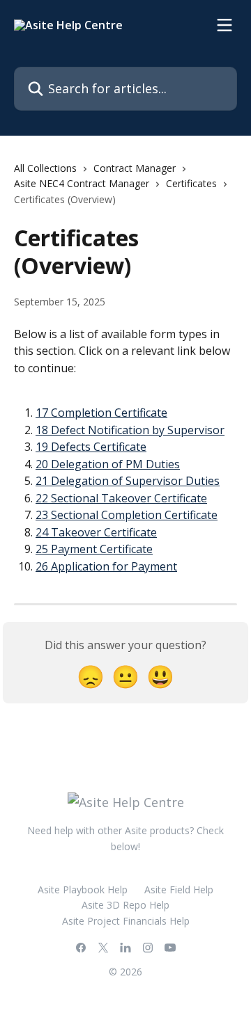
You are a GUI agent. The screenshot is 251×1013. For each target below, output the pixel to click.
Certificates (191, 183)
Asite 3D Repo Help (125, 904)
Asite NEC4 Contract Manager (81, 183)
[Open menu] (224, 25)
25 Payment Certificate (94, 549)
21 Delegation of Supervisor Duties (128, 480)
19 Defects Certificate (91, 446)
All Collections (45, 168)
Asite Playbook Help (83, 889)
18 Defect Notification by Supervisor (130, 430)
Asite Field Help (178, 889)
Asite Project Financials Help (126, 920)
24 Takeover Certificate (96, 532)
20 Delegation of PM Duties (108, 464)
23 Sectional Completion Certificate (127, 515)
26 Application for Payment (106, 566)
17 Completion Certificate (101, 412)
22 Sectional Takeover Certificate (121, 498)
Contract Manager (134, 168)
